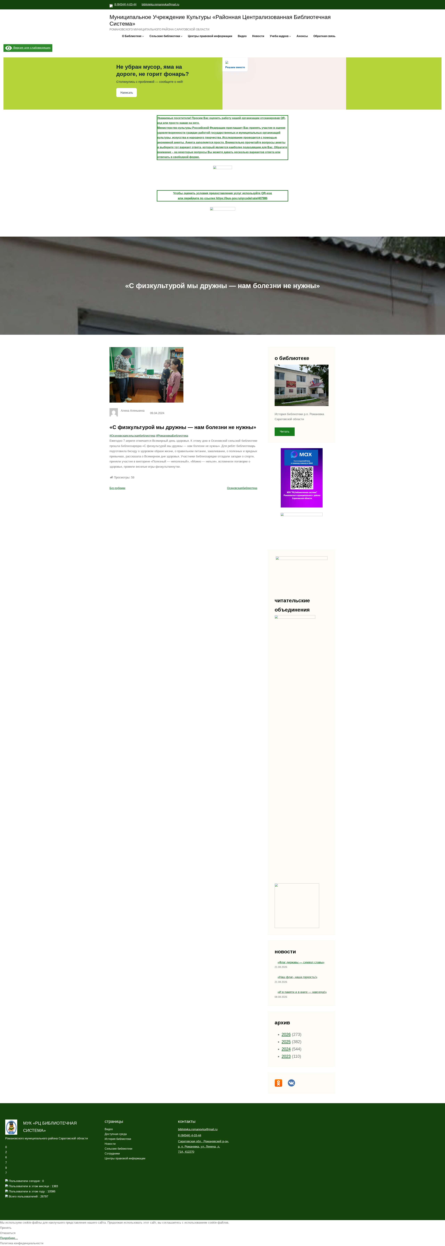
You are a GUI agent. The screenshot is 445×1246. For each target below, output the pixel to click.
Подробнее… (9, 1238)
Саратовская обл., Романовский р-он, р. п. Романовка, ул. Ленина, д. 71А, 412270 (203, 1146)
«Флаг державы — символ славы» (301, 962)
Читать (284, 431)
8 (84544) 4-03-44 (125, 4)
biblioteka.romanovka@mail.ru (160, 4)
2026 (286, 1034)
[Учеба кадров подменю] (290, 36)
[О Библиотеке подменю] (143, 36)
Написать (126, 92)
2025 (286, 1041)
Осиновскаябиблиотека (242, 488)
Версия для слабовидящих (31, 47)
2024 (286, 1049)
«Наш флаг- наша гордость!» (297, 977)
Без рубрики (117, 488)
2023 (286, 1056)
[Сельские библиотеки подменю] (182, 36)
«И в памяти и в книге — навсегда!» (302, 992)
